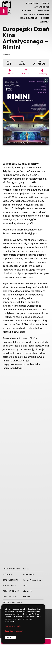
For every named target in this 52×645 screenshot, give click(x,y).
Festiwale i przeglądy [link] (36, 14)
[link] (4, 11)
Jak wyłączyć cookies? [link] (14, 631)
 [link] (45, 30)
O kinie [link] (45, 18)
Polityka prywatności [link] (13, 626)
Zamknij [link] (10, 637)
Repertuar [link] (32, 3)
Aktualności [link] (42, 7)
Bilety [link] (45, 3)
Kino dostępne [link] (28, 18)
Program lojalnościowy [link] (35, 10)
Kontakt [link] (44, 22)
